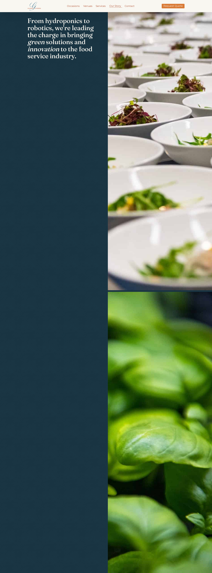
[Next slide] (111, 435)
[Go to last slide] (111, 147)
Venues (87, 6)
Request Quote (173, 5)
